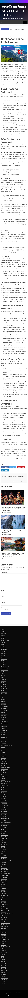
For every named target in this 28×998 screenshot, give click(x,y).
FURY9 (2, 829)
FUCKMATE (4, 813)
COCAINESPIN (4, 769)
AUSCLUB (3, 921)
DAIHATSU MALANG (6, 745)
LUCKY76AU (4, 950)
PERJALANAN (4, 706)
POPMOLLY (4, 770)
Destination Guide (6, 462)
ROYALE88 (4, 776)
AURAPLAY (4, 970)
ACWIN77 (3, 943)
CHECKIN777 (4, 721)
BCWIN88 (3, 662)
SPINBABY (3, 732)
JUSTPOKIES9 (4, 765)
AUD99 (3, 747)
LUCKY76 (3, 965)
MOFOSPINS (4, 879)
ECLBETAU (4, 714)
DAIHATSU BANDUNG (7, 914)
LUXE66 (3, 780)
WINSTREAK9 (4, 908)
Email (3, 596)
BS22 (2, 957)
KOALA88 (3, 974)
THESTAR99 (4, 915)
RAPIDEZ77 (4, 684)
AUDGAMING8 (4, 785)
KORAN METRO (5, 666)
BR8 (2, 695)
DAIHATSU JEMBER (6, 822)
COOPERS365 (4, 811)
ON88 (2, 719)
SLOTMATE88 (4, 978)
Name (3, 590)
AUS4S (3, 954)
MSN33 (3, 807)
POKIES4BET (4, 763)
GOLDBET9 (4, 825)
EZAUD (3, 739)
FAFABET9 (4, 932)
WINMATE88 (4, 895)
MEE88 (3, 635)
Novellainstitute (14, 13)
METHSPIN (4, 712)
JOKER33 (3, 653)
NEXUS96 (3, 831)
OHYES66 (3, 758)
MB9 (2, 697)
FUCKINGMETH (5, 818)
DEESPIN (3, 664)
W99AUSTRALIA (5, 923)
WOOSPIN (3, 679)
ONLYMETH (4, 715)
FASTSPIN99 (4, 925)
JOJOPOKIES (4, 787)
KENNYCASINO (5, 824)
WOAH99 (3, 912)
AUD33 (3, 677)
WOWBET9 (4, 708)
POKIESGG (3, 673)
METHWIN (4, 701)
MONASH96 (4, 688)
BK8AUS (3, 629)
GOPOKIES (3, 968)
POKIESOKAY (4, 902)
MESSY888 (4, 952)
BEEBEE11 (4, 754)
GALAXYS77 (4, 725)
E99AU (3, 728)
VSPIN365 (3, 934)
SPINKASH (4, 798)
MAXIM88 (3, 633)
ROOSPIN (3, 897)
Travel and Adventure (8, 48)
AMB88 (3, 642)
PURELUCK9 (4, 904)
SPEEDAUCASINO (5, 946)
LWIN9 (2, 899)
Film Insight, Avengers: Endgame (15, 481)
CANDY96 (3, 743)
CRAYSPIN (3, 796)
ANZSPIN (3, 756)
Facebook (5, 467)
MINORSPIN (4, 802)
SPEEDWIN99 (4, 805)
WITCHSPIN (4, 791)
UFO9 (2, 690)
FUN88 (3, 646)
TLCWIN (3, 976)
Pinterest (21, 467)
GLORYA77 (4, 649)
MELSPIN (3, 981)
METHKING (4, 816)
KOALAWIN (4, 671)
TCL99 (2, 682)
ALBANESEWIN (5, 640)
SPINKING (3, 774)
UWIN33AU (4, 730)
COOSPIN (3, 789)
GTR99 (3, 794)
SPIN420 (3, 741)
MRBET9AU (4, 979)
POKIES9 (3, 648)
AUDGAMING (4, 783)
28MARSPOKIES (5, 910)
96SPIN (3, 637)
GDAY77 (3, 759)
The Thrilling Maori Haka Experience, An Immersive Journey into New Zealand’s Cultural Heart (13, 509)
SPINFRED (3, 886)
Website (3, 602)
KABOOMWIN (4, 835)
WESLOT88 (4, 803)
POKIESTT (3, 972)
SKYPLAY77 (4, 659)
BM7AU (3, 833)
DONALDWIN (4, 670)
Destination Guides (8, 46)
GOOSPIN (3, 928)
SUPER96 (3, 967)
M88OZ (3, 644)
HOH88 (3, 961)
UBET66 (3, 948)
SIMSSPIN (3, 827)
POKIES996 (4, 937)
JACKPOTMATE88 (5, 767)
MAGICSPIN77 (4, 723)
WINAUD (3, 750)
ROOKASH (3, 891)
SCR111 (3, 638)
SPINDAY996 (4, 668)
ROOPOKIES (4, 941)
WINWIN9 (3, 717)
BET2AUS (3, 681)
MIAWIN (3, 748)
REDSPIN (3, 963)
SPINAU (3, 655)
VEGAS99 (3, 699)
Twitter (13, 467)
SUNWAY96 (4, 686)
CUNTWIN (3, 736)
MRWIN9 (3, 657)
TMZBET (3, 901)
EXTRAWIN (4, 820)
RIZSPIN (3, 890)
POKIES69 (3, 945)
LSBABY (3, 959)
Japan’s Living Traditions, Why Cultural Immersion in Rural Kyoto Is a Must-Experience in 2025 (13, 554)
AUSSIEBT (3, 935)
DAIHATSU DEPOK (6, 781)
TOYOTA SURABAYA (6, 860)
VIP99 (2, 956)
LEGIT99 (3, 983)
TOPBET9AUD (5, 939)
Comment (4, 572)
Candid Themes (20, 995)
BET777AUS (4, 660)
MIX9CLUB (4, 752)
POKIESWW (4, 761)
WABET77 (4, 919)
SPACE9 (3, 675)
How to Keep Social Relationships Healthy (14, 476)
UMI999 (3, 651)
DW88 (2, 631)
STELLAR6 (4, 693)
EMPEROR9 (4, 726)
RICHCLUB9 (4, 888)
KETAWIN (3, 800)
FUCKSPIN (3, 814)
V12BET (3, 906)
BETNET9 (3, 930)
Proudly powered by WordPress (12, 994)
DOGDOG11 (4, 704)
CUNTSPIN (4, 737)
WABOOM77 (4, 926)
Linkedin (5, 470)
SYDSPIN (3, 893)
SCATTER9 (4, 809)
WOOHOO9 (4, 917)
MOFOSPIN (4, 772)
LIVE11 (3, 734)
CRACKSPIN (4, 792)
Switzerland (12, 462)
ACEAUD (3, 703)
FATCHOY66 (4, 710)
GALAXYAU (4, 692)
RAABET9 (3, 778)
